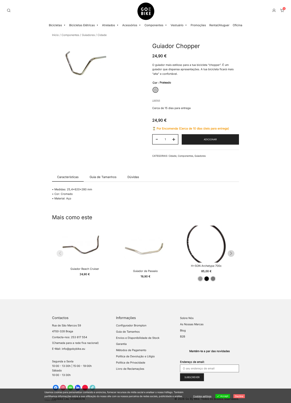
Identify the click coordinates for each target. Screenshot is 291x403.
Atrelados (108, 25)
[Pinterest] (85, 387)
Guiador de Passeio (145, 271)
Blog (183, 330)
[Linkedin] (78, 387)
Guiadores (88, 35)
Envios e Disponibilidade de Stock (137, 338)
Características (68, 177)
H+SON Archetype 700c (206, 265)
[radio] (155, 89)
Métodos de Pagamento (131, 350)
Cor (155, 82)
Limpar (156, 100)
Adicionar (210, 139)
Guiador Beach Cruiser (84, 268)
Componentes (153, 25)
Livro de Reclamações (130, 368)
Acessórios (129, 25)
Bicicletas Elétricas (82, 25)
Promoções (198, 25)
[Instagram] (63, 387)
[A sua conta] (274, 10)
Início (55, 35)
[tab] (68, 177)
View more (50, 400)
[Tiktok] (92, 387)
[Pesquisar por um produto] (9, 10)
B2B (182, 336)
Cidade (102, 35)
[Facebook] (55, 387)
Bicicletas (55, 25)
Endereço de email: (192, 362)
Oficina (237, 25)
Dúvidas (133, 177)
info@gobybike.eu (73, 348)
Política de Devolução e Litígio (135, 356)
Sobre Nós (186, 318)
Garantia (121, 344)
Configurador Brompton (131, 325)
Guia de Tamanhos (103, 177)
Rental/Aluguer (219, 25)
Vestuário (177, 25)
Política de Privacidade (130, 362)
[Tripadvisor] (70, 387)
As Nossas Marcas (191, 324)
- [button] (156, 138)
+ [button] (174, 138)
